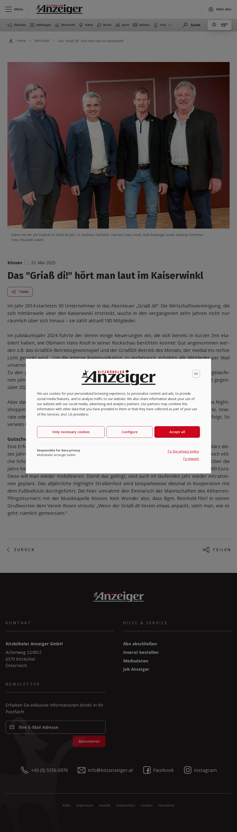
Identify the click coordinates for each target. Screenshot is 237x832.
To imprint (191, 458)
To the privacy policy (183, 451)
